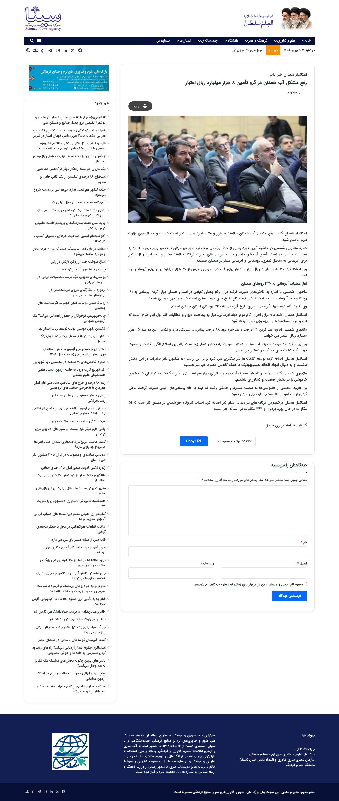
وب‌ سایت (207, 563)
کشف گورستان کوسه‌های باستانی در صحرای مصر (72, 640)
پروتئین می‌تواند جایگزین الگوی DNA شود (77, 619)
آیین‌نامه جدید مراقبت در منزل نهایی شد (78, 202)
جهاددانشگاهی (305, 749)
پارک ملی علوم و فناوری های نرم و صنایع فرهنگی (282, 754)
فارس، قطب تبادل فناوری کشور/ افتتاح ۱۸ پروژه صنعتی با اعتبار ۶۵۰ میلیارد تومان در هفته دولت (72, 146)
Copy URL (194, 441)
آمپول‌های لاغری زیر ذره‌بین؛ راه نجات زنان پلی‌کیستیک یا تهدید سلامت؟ (215, 50)
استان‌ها (185, 40)
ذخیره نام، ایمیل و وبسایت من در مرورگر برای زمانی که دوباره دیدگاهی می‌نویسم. (248, 584)
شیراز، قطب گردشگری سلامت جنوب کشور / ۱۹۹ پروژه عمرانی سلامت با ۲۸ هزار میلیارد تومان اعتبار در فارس (69, 133)
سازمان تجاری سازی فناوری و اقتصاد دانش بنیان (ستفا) (277, 759)
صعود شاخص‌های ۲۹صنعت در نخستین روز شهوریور (69, 362)
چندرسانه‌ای (209, 40)
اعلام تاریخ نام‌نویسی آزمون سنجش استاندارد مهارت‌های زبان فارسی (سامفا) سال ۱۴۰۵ (74, 352)
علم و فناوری (286, 40)
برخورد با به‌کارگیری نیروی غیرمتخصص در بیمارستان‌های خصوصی (77, 292)
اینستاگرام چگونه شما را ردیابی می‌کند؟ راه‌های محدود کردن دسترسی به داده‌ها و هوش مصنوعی (69, 650)
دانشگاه (233, 40)
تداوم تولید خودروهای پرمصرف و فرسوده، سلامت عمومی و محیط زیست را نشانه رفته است (71, 588)
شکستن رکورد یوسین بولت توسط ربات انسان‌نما (72, 328)
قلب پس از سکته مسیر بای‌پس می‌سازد (78, 539)
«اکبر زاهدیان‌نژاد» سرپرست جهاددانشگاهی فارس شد (70, 611)
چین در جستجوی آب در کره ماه (84, 269)
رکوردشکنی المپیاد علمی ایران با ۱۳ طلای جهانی (73, 467)
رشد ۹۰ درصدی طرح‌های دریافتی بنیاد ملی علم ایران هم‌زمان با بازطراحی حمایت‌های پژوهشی (70, 385)
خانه (308, 40)
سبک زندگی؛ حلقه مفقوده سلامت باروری (77, 421)
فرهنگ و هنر (257, 40)
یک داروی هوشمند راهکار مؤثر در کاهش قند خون (71, 169)
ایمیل (302, 563)
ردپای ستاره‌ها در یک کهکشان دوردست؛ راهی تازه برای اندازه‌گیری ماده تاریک (71, 213)
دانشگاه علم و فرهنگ (300, 765)
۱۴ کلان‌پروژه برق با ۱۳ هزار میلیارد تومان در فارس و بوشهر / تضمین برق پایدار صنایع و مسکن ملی (70, 120)
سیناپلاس (163, 40)
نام (304, 542)
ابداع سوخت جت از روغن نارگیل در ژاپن (78, 261)
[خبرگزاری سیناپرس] (274, 18)
